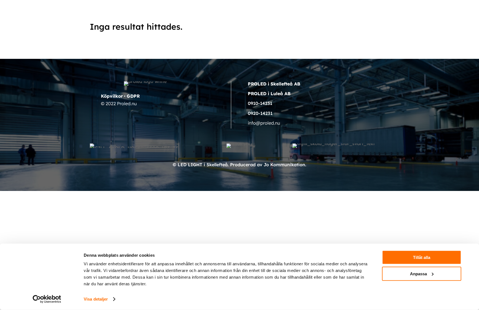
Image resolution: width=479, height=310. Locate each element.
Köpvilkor (112, 96)
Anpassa (418, 273)
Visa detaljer (96, 299)
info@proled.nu (264, 123)
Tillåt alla (421, 257)
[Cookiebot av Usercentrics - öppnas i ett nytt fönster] (47, 299)
